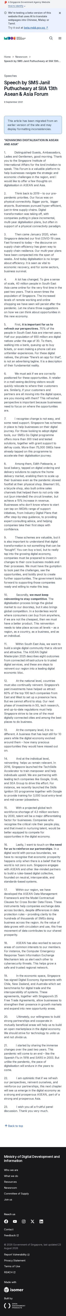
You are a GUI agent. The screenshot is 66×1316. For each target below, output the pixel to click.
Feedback (10, 1235)
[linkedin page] (41, 1221)
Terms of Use (12, 1266)
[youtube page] (15, 1221)
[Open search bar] (51, 38)
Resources (10, 1181)
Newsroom (21, 56)
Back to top (15, 1126)
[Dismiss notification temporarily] (60, 13)
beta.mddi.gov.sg (34, 27)
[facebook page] (6, 1221)
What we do (11, 1176)
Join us (8, 1199)
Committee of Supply (16, 1193)
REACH (8, 1272)
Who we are (11, 1170)
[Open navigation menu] (60, 38)
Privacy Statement (14, 1260)
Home (7, 56)
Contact (8, 1229)
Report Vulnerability (15, 1254)
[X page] (32, 1221)
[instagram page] (24, 1221)
